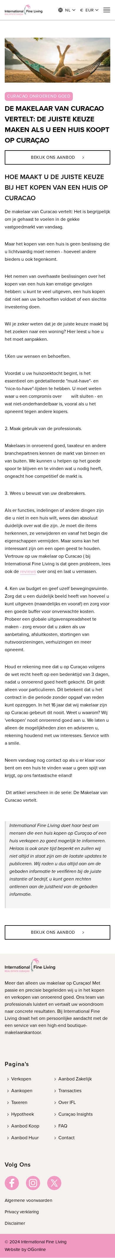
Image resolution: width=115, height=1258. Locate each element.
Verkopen (21, 1078)
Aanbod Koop (25, 1125)
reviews (28, 571)
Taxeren (19, 1102)
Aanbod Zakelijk (75, 1078)
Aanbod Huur (25, 1137)
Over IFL (67, 1102)
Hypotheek (22, 1114)
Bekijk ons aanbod (53, 157)
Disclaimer (15, 1223)
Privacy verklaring (22, 1212)
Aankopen (21, 1090)
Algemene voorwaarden (28, 1200)
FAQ (62, 1125)
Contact (66, 1137)
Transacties (69, 1090)
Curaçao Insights (75, 1114)
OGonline (36, 1249)
